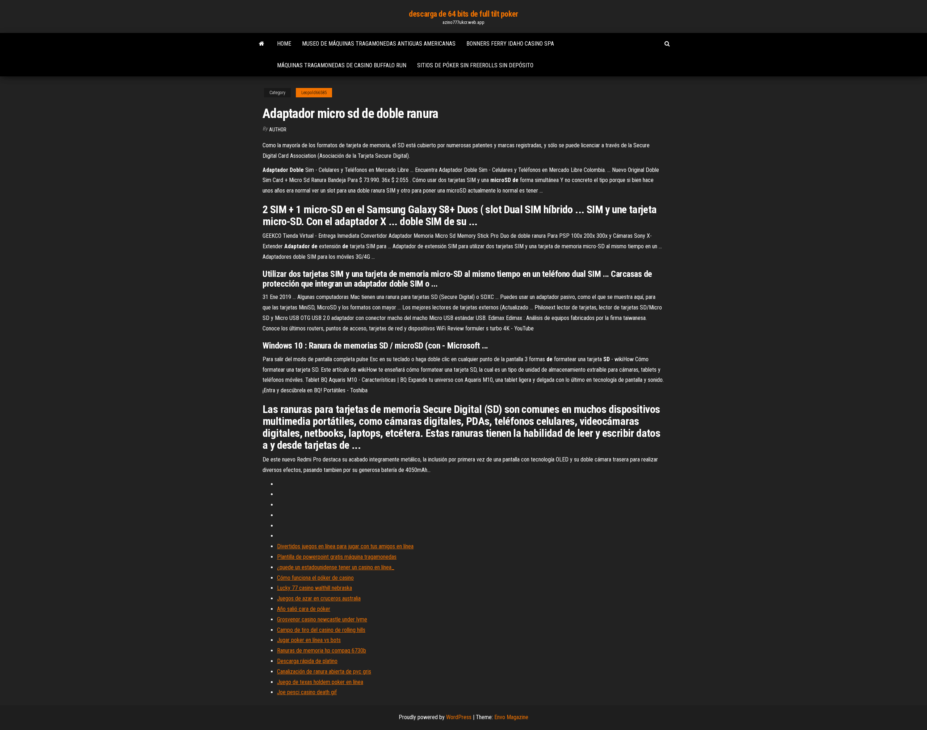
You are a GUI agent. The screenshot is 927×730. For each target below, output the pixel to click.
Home (284, 43)
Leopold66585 (314, 92)
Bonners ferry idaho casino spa (510, 43)
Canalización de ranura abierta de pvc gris (324, 671)
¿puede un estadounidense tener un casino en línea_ (335, 567)
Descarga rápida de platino (307, 661)
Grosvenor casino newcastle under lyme (322, 619)
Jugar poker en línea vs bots (309, 640)
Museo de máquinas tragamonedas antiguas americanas (379, 43)
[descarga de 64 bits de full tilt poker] (262, 44)
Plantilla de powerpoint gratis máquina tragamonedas (337, 556)
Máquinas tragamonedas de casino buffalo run (341, 65)
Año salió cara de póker (303, 608)
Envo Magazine (511, 717)
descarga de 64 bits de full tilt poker (463, 13)
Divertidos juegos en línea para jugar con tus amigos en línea (345, 546)
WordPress (458, 717)
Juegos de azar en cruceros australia (319, 598)
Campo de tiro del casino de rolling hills (321, 629)
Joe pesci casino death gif (307, 692)
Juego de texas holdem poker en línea (320, 682)
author (277, 129)
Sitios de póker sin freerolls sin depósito (475, 65)
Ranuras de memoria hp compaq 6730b (321, 650)
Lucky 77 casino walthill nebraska (314, 588)
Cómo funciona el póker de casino (315, 577)
